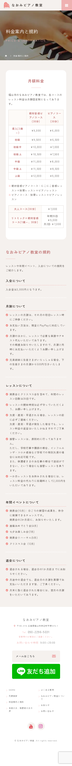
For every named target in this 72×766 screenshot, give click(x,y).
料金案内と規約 (16, 701)
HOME (12, 689)
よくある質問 (47, 689)
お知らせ (45, 705)
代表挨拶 (13, 695)
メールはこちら (25, 656)
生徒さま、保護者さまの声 (21, 710)
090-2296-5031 (39, 632)
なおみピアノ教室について (53, 697)
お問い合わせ (47, 711)
